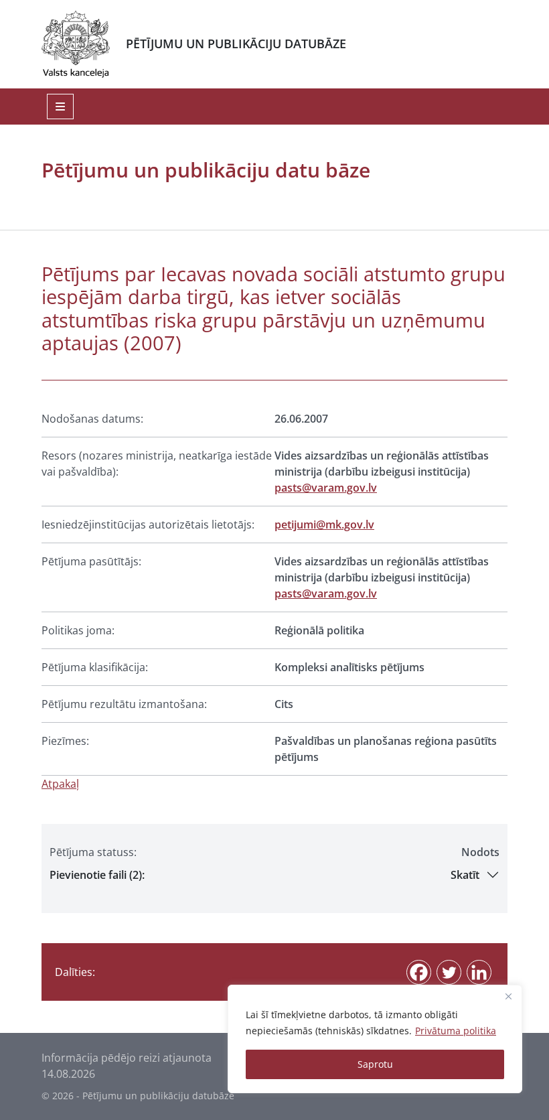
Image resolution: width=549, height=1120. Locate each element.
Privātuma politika (455, 1030)
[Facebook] (418, 972)
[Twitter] (449, 972)
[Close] (508, 996)
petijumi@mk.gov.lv (324, 524)
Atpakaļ (60, 783)
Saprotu (375, 1064)
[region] (375, 1039)
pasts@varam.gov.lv (325, 487)
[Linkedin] (479, 972)
